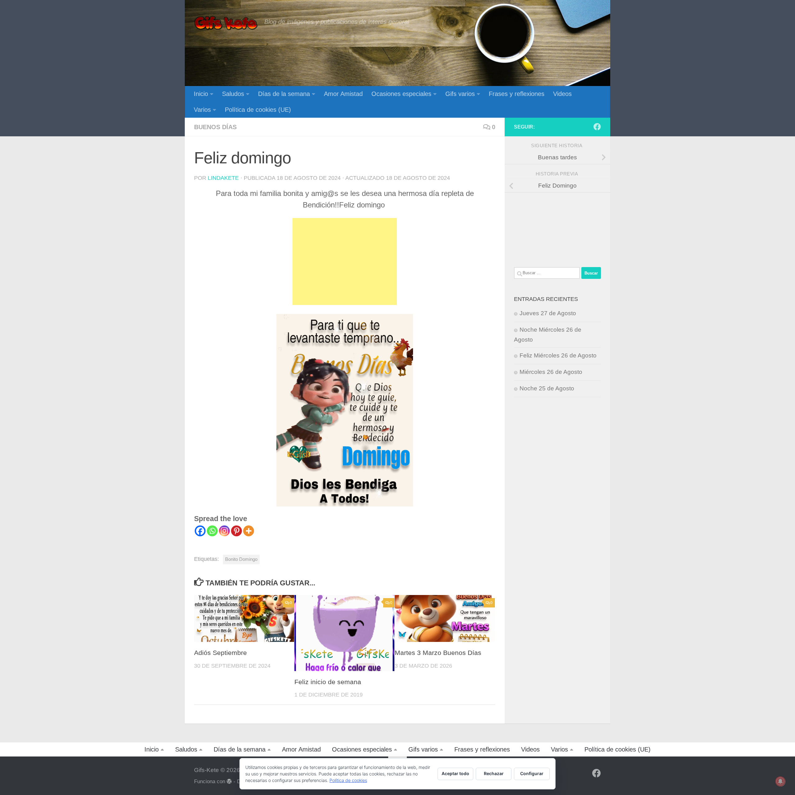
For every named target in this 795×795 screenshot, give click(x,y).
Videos (562, 93)
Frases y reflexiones (516, 93)
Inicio (201, 93)
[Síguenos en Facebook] (597, 126)
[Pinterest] (236, 530)
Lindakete (223, 178)
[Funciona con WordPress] (229, 781)
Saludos (233, 93)
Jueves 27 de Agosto (548, 313)
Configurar (531, 773)
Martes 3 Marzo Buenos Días (438, 652)
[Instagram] (224, 530)
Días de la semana (284, 93)
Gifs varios (460, 93)
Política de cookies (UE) (258, 109)
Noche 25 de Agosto (547, 388)
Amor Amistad (343, 93)
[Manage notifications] (780, 781)
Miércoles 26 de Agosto (551, 372)
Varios (202, 109)
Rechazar (494, 773)
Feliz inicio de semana (327, 682)
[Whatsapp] (212, 530)
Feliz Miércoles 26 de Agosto (558, 355)
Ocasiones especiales (401, 93)
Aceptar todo (455, 773)
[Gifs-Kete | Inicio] (226, 23)
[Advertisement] (345, 261)
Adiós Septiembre (220, 652)
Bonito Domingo (241, 559)
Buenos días (215, 127)
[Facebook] (200, 530)
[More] (248, 530)
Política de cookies (348, 780)
